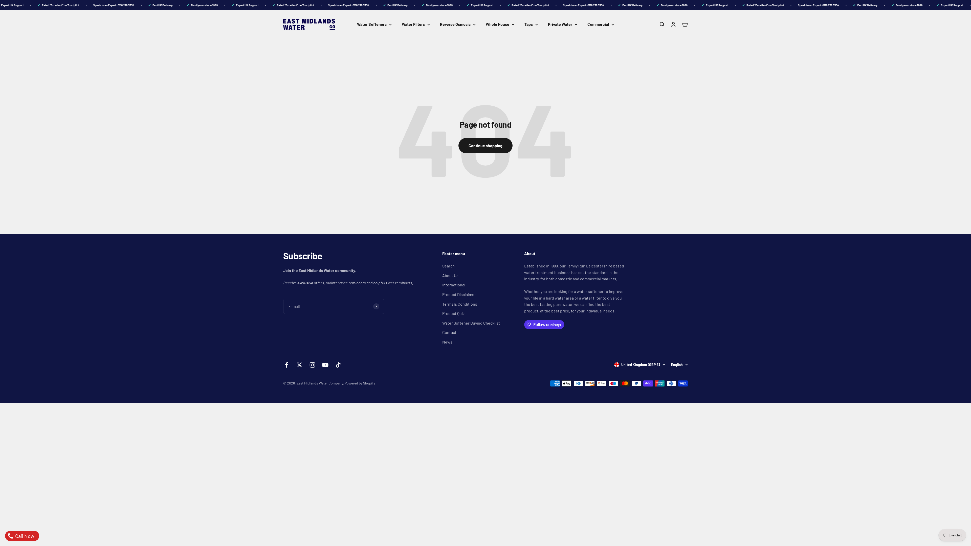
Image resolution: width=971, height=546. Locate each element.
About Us (450, 275)
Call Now (24, 536)
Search (448, 265)
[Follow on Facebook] (286, 364)
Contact (449, 332)
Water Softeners (372, 24)
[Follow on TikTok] (338, 364)
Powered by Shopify (360, 383)
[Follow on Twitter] (299, 364)
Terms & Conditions (459, 304)
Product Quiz (453, 313)
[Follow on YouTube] (325, 364)
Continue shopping (485, 145)
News (447, 341)
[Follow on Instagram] (312, 364)
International (453, 284)
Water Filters (413, 24)
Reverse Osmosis (455, 24)
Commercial (598, 24)
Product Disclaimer (459, 294)
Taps (528, 24)
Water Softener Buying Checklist (471, 323)
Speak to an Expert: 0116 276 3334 (106, 5)
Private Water (560, 24)
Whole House (497, 24)
